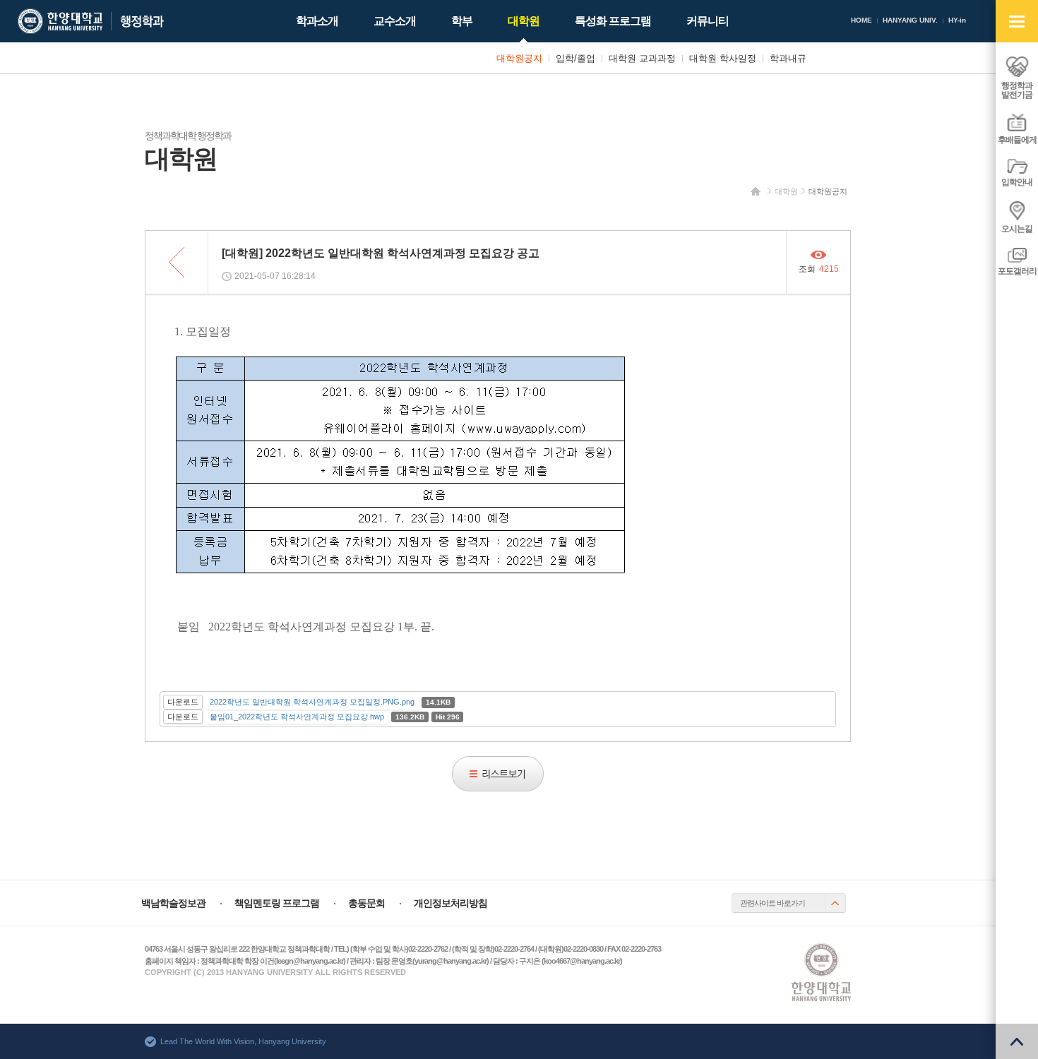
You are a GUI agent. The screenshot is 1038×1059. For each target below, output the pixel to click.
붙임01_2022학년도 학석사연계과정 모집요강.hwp (297, 716)
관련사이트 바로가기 (772, 903)
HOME (861, 20)
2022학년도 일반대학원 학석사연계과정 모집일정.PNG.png (312, 702)
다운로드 (182, 702)
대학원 (786, 191)
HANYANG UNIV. (910, 20)
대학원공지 (828, 191)
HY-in (957, 20)
